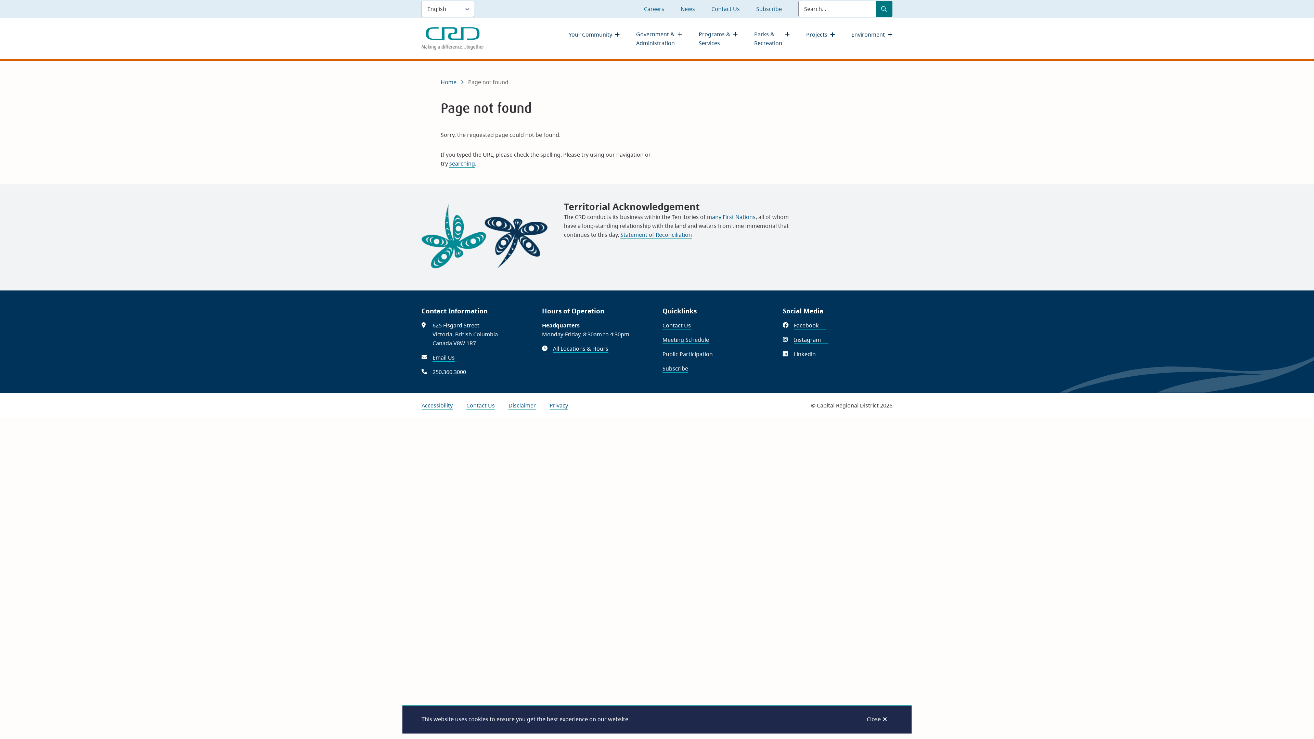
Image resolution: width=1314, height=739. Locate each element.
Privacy (559, 405)
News (688, 9)
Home (448, 82)
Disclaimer (522, 405)
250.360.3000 (449, 372)
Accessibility (437, 405)
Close (874, 719)
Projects (816, 34)
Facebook (810, 325)
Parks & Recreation (768, 38)
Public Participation (687, 354)
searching (462, 163)
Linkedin (808, 354)
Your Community (590, 34)
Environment (868, 34)
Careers (654, 9)
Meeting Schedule (685, 339)
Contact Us (725, 9)
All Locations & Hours (580, 348)
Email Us (444, 357)
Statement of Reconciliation (656, 234)
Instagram (811, 339)
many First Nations (731, 217)
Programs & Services (714, 38)
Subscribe (769, 9)
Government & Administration (655, 38)
